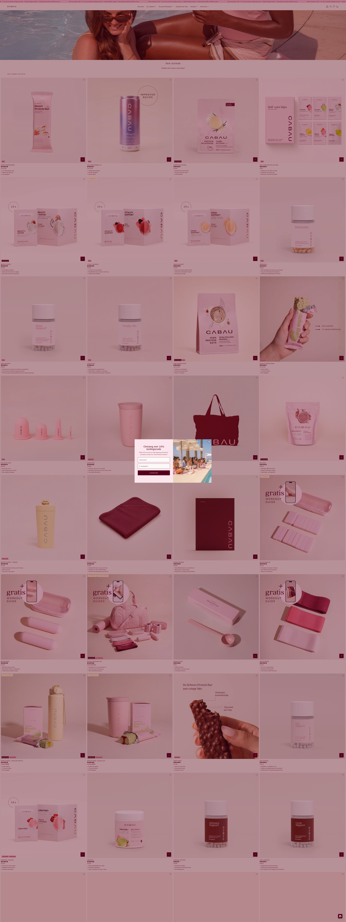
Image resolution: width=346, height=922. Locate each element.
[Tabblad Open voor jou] (340, 916)
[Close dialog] (209, 441)
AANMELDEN (154, 473)
